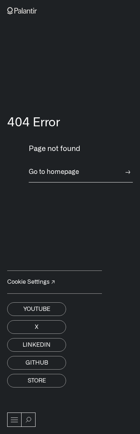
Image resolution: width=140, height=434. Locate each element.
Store (37, 381)
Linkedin (37, 345)
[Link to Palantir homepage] (22, 10)
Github (36, 363)
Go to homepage (80, 172)
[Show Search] (28, 420)
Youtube (36, 309)
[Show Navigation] (14, 420)
